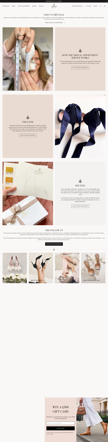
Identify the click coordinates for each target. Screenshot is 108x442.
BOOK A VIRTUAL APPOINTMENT (80, 67)
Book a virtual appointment (54, 22)
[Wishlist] (100, 6)
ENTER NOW (60, 428)
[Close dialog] (106, 399)
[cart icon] (104, 6)
